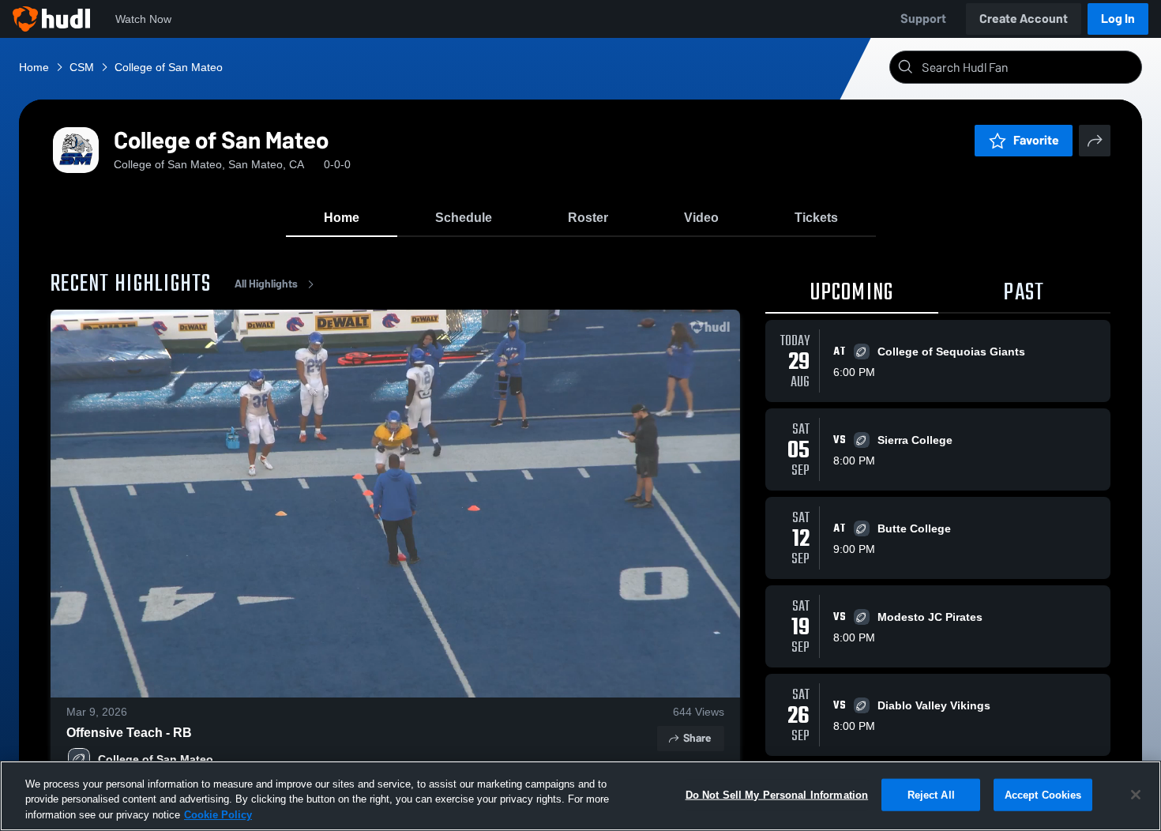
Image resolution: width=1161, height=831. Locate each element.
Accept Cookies (1043, 794)
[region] (580, 796)
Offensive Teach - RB (129, 732)
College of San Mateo (155, 759)
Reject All (931, 794)
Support (923, 18)
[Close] (1135, 794)
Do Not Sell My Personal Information (777, 794)
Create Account (1023, 18)
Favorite (1036, 140)
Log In (1118, 18)
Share (697, 738)
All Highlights (266, 284)
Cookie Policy (218, 815)
